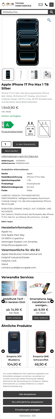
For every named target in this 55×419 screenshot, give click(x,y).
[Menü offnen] (51, 5)
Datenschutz (24, 415)
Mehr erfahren (14, 318)
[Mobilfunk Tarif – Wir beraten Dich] (14, 288)
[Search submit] (51, 12)
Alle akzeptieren (27, 394)
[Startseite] (7, 4)
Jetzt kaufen (11, 151)
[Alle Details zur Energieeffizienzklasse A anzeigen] (12, 124)
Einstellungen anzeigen (27, 409)
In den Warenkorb (25, 144)
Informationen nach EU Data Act (19, 156)
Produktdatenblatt (12, 131)
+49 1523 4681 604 (46, 4)
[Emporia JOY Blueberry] (14, 342)
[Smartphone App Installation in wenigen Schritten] (40, 288)
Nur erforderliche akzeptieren (27, 402)
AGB (34, 415)
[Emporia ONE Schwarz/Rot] (41, 342)
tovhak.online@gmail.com (40, 4)
